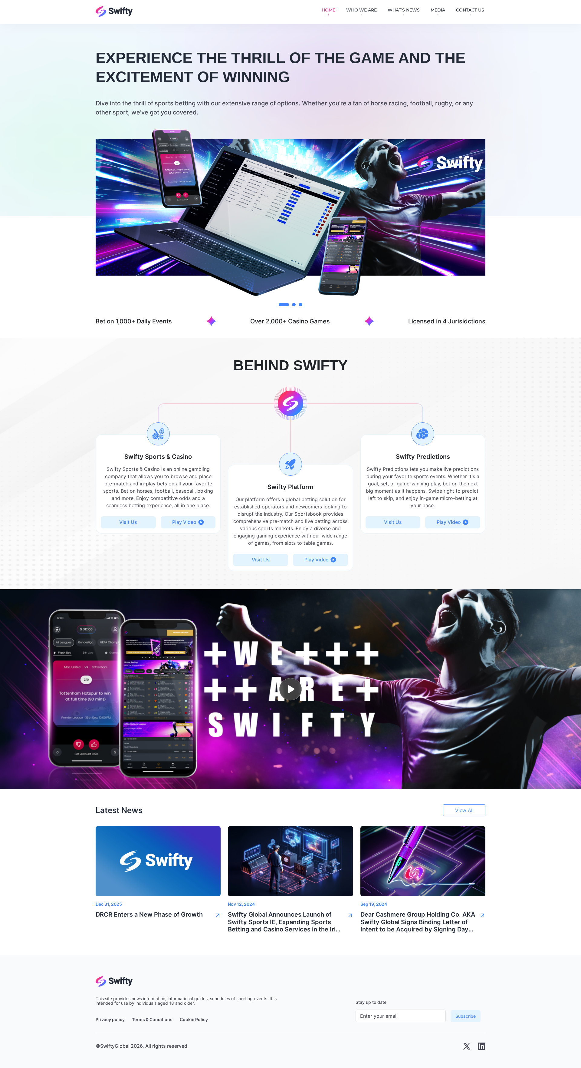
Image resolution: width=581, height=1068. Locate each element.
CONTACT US (470, 10)
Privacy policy (110, 1019)
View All (464, 810)
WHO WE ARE (361, 10)
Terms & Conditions (152, 1019)
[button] (158, 916)
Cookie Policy (194, 1019)
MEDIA (438, 10)
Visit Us (128, 522)
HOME (328, 10)
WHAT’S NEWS (404, 10)
